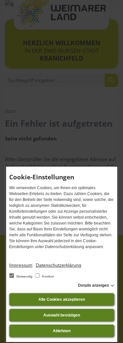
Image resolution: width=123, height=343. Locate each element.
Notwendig (24, 276)
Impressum (20, 265)
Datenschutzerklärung (58, 265)
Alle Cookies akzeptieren (61, 299)
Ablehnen (62, 331)
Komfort (47, 276)
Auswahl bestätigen (61, 315)
